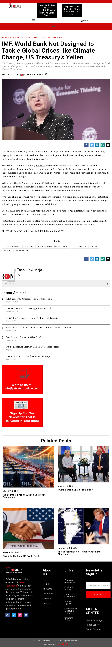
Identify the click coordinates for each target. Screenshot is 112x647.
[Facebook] (7, 615)
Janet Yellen (79, 247)
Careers (47, 598)
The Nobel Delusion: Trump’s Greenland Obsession (79, 553)
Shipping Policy (68, 619)
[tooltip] (86, 145)
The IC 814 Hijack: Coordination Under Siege (28, 356)
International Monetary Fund (53, 247)
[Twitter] (14, 615)
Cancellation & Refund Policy (70, 610)
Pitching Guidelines (69, 581)
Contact (47, 603)
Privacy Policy (68, 602)
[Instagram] (20, 615)
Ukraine (8, 251)
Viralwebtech (62, 644)
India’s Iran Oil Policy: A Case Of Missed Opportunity (24, 496)
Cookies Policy (68, 588)
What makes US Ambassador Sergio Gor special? (30, 299)
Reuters (40, 165)
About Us (47, 588)
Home (46, 584)
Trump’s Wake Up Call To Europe (75, 490)
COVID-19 (28, 247)
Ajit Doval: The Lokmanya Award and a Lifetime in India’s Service (38, 327)
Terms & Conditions (69, 595)
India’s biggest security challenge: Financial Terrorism (33, 318)
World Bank (22, 251)
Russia (94, 247)
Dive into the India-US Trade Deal (21, 556)
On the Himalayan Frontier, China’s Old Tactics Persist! (33, 347)
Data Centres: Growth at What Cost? (23, 337)
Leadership (48, 593)
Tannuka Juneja (34, 74)
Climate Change (12, 247)
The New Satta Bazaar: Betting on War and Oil (28, 308)
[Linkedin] (26, 615)
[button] (33, 20)
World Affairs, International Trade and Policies (32, 37)
